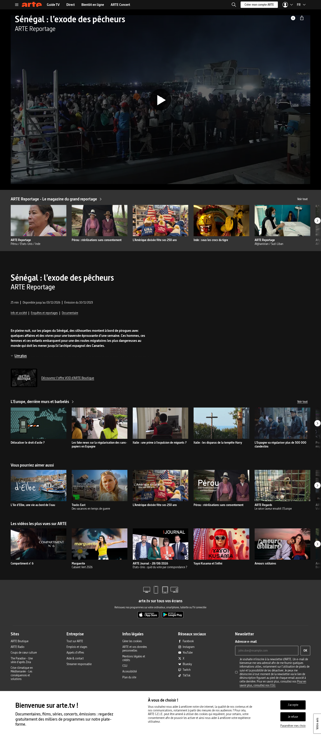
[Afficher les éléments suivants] (317, 220)
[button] (234, 4)
